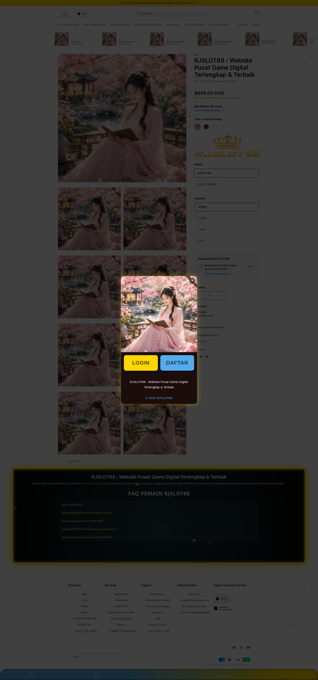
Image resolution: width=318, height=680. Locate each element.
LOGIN (141, 363)
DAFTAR (177, 363)
